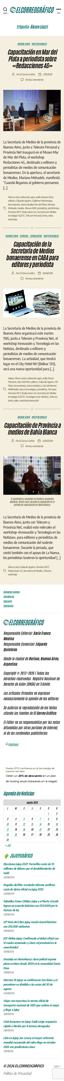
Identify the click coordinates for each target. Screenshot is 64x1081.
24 (7, 834)
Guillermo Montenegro (42, 200)
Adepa (11, 378)
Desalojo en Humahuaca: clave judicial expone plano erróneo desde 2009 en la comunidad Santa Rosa (31, 963)
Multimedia (13, 389)
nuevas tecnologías (27, 389)
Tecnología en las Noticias (36, 396)
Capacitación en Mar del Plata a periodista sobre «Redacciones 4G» (32, 59)
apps (32, 197)
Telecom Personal (33, 215)
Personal (52, 389)
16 (56, 824)
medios (20, 208)
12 (24, 824)
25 (16, 834)
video (50, 215)
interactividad (27, 204)
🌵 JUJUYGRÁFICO (17, 855)
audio (37, 197)
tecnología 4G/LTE (16, 215)
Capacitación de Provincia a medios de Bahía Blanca (32, 428)
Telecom (53, 396)
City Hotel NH (23, 381)
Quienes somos (11, 592)
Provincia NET (14, 211)
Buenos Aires (23, 43)
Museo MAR (30, 208)
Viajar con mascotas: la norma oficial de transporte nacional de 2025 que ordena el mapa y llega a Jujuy (31, 1005)
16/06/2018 (47, 273)
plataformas (53, 208)
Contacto (8, 606)
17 (7, 829)
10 (7, 824)
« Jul (8, 845)
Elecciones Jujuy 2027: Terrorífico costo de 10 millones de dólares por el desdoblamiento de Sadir (29, 868)
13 (32, 824)
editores (11, 200)
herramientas (14, 204)
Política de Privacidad (17, 1073)
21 (40, 829)
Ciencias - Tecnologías (31, 235)
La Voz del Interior (48, 385)
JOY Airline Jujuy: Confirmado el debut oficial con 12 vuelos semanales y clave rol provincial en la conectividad (30, 942)
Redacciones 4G (28, 211)
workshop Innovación (29, 400)
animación (24, 197)
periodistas (42, 208)
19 (24, 829)
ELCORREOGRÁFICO (29, 1065)
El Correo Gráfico (27, 74)
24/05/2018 (47, 440)
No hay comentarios (34, 79)
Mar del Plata (40, 204)
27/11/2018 (47, 74)
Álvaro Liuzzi (13, 197)
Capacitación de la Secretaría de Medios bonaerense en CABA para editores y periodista (32, 254)
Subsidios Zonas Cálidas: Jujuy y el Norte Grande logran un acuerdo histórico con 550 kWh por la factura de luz (30, 905)
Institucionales (39, 43)
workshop (12, 219)
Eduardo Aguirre (23, 200)
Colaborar (8, 597)
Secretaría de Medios (46, 211)
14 (40, 824)
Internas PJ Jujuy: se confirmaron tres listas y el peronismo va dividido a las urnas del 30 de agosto (30, 984)
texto (44, 215)
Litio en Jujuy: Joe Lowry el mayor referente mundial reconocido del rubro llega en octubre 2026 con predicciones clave (29, 1042)
